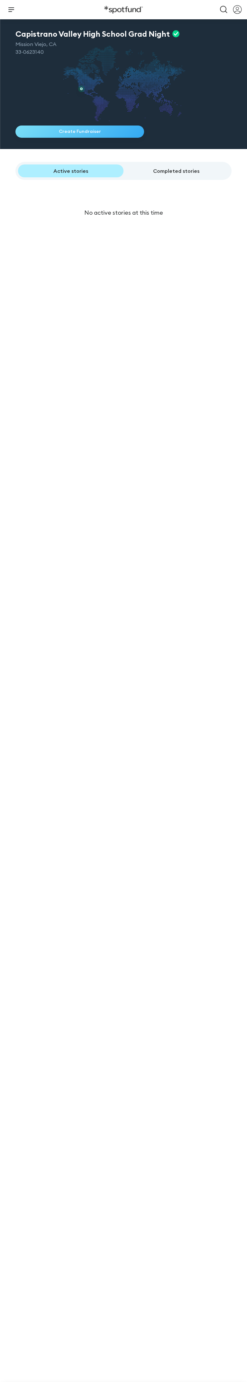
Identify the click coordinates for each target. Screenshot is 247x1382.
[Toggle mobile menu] (11, 10)
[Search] (223, 9)
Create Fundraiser (80, 131)
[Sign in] (237, 10)
